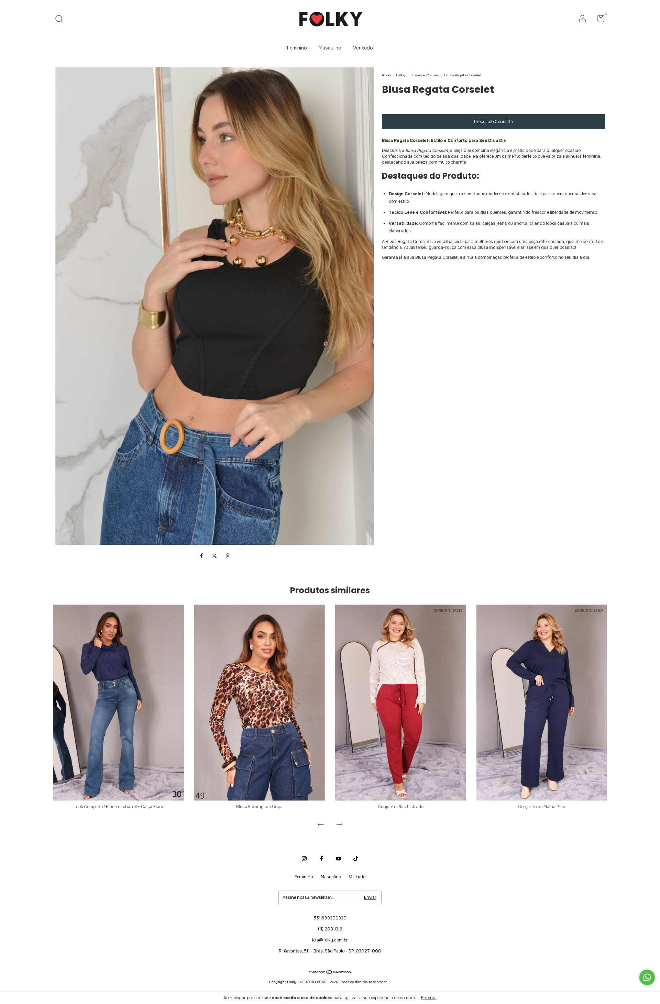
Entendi (429, 998)
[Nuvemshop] (330, 972)
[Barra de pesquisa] (61, 20)
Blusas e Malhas (424, 75)
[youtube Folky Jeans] (338, 858)
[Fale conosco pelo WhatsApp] (647, 977)
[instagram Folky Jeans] (304, 858)
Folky (401, 75)
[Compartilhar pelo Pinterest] (227, 556)
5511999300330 (330, 918)
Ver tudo (363, 48)
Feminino (297, 48)
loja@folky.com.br (330, 940)
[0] (598, 20)
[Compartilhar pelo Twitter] (215, 556)
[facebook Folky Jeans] (321, 858)
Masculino (330, 48)
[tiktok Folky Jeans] (356, 858)
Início (386, 75)
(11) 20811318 (330, 929)
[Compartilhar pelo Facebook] (202, 556)
